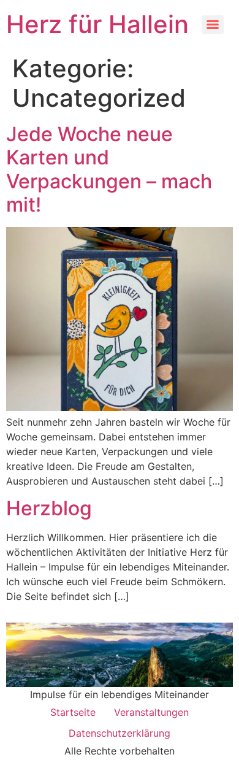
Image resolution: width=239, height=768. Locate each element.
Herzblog (49, 508)
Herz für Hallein (97, 24)
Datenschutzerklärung (119, 733)
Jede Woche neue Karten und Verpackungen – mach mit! (109, 169)
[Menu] (213, 24)
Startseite (73, 712)
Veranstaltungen (151, 712)
